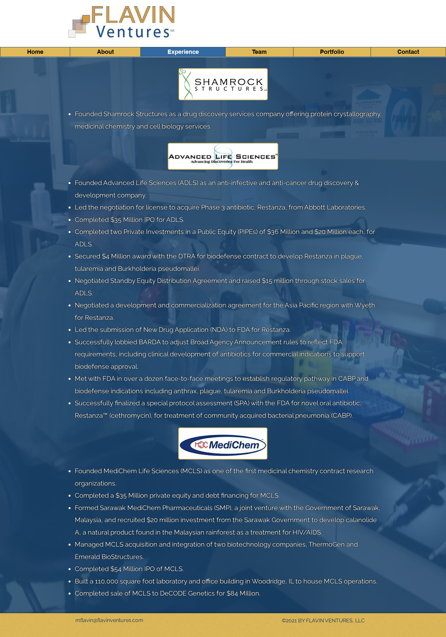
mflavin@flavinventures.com (109, 620)
